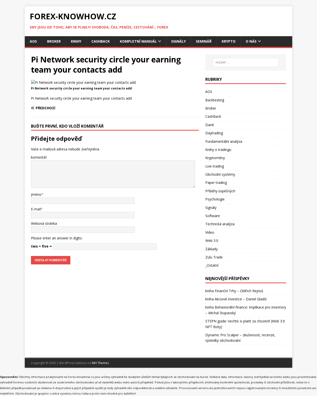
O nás (251, 41)
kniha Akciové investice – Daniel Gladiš (236, 299)
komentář (39, 157)
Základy (211, 249)
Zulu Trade (214, 257)
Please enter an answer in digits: (56, 238)
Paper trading (216, 182)
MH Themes (100, 363)
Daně (209, 124)
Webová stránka (44, 223)
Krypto (229, 41)
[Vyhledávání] (245, 62)
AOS (33, 41)
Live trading (214, 166)
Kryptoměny (215, 157)
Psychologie (215, 199)
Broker (54, 41)
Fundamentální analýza (223, 141)
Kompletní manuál (138, 41)
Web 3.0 (211, 240)
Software (212, 215)
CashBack (100, 41)
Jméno (36, 194)
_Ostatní (211, 265)
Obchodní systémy (220, 174)
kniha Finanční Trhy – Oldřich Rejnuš (234, 290)
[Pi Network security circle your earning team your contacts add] (83, 82)
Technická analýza (220, 224)
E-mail (36, 209)
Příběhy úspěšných (220, 191)
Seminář (203, 41)
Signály (178, 41)
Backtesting (214, 100)
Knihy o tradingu (218, 149)
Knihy (76, 41)
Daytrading (214, 133)
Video (209, 232)
